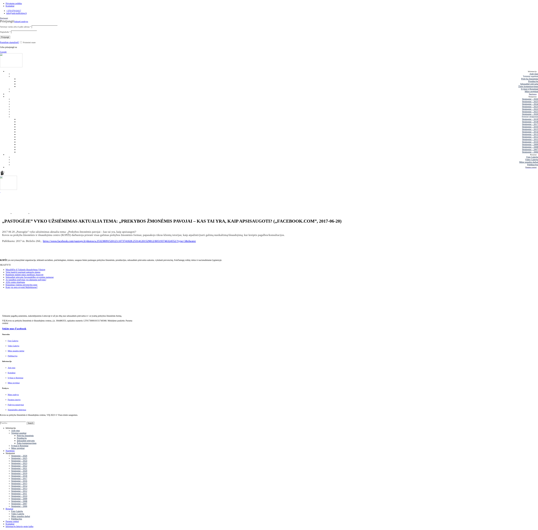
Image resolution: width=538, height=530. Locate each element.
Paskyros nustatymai (16, 405)
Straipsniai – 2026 (530, 99)
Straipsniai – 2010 (530, 142)
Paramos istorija (14, 400)
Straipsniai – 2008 (530, 147)
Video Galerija (531, 159)
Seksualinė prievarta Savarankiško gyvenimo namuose (30, 277)
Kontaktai (11, 373)
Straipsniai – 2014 (530, 132)
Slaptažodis (5, 32)
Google (3, 52)
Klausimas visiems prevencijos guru (21, 285)
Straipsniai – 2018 (530, 122)
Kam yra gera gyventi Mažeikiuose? (22, 287)
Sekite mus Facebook (14, 328)
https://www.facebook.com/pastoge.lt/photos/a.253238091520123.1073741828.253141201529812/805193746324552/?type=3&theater (119, 241)
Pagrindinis (5, 213)
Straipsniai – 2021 (530, 111)
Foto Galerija (532, 157)
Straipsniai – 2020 (530, 114)
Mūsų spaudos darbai (528, 162)
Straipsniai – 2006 (530, 152)
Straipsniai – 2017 (530, 124)
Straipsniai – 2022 (530, 109)
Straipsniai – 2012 (530, 137)
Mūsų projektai (531, 91)
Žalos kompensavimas (528, 86)
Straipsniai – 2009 (530, 144)
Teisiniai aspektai (18, 433)
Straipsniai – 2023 (530, 106)
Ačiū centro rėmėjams (15, 282)
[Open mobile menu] (0, 191)
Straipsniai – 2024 (530, 104)
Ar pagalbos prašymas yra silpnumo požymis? (26, 280)
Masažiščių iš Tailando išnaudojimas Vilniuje (25, 269)
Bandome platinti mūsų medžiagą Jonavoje (24, 274)
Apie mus (533, 74)
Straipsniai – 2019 (530, 119)
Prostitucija (533, 81)
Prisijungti (5, 37)
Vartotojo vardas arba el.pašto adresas (15, 27)
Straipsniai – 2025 (530, 101)
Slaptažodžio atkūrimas (17, 410)
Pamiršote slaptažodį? (9, 42)
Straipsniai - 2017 (20, 213)
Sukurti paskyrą (21, 21)
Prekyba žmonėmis (529, 79)
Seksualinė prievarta (529, 84)
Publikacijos (532, 164)
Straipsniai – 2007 (530, 149)
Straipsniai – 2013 (530, 134)
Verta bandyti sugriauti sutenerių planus (23, 272)
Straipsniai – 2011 (530, 139)
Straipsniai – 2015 (530, 129)
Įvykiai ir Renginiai (529, 89)
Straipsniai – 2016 (530, 127)
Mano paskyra (13, 395)
